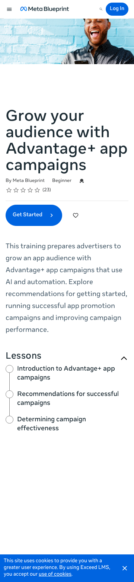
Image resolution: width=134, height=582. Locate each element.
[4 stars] (30, 190)
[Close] (124, 568)
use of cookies (55, 574)
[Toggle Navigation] (10, 9)
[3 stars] (23, 190)
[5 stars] (37, 190)
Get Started (28, 215)
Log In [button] (117, 9)
